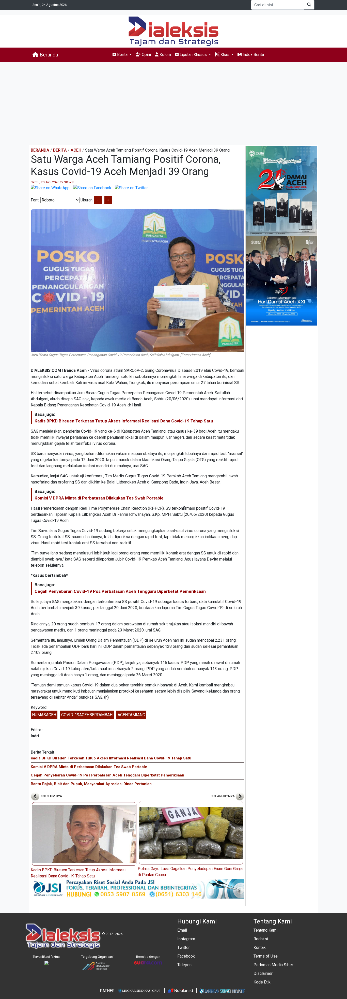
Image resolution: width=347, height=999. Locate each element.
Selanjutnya (223, 796)
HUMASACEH (44, 714)
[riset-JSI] (137, 888)
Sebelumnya (51, 796)
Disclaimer (263, 973)
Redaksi (261, 938)
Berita (60, 150)
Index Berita (253, 54)
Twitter (183, 947)
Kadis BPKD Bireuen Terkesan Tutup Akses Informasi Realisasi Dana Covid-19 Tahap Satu (124, 420)
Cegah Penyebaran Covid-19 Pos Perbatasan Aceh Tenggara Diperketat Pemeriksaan (120, 591)
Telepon (184, 964)
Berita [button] (122, 54)
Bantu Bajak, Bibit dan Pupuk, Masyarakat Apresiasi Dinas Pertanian (91, 784)
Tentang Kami (265, 930)
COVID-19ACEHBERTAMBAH (87, 714)
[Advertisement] (173, 103)
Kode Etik (262, 982)
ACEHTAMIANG (131, 714)
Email (182, 930)
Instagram (186, 938)
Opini (146, 54)
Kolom (165, 54)
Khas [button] (224, 54)
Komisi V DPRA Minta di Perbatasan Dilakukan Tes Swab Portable (99, 498)
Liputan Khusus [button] (193, 54)
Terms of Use (266, 956)
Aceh (76, 150)
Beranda (48, 55)
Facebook (186, 956)
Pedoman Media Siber (273, 964)
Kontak (260, 947)
